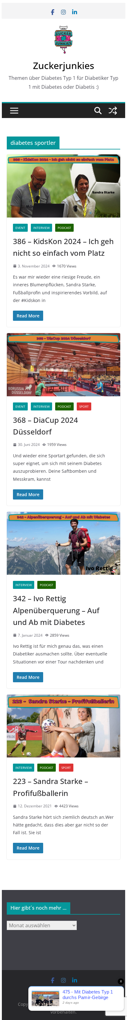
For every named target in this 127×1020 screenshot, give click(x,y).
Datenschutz (76, 989)
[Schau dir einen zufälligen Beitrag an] (112, 110)
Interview (41, 228)
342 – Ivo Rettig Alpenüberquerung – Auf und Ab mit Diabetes (56, 610)
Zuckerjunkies (63, 65)
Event (20, 228)
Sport (84, 406)
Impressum (50, 989)
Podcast (64, 228)
